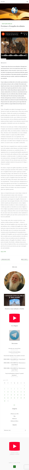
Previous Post (5, 259)
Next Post (24, 259)
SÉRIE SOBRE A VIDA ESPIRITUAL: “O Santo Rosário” (14, 359)
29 (24, 398)
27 (17, 398)
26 (14, 398)
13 (17, 392)
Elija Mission (14, 14)
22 (24, 395)
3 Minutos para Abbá (14, 413)
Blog (14, 416)
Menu (3, 1)
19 (14, 395)
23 (4, 398)
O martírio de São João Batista (14, 352)
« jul (14, 405)
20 (17, 395)
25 (11, 398)
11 (11, 392)
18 (11, 395)
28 (21, 398)
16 (4, 395)
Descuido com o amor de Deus (14, 348)
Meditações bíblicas (7, 23)
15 (24, 392)
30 (4, 401)
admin (2, 28)
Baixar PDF (3, 251)
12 (14, 392)
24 (7, 398)
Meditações (14, 418)
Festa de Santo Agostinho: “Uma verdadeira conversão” (14, 355)
